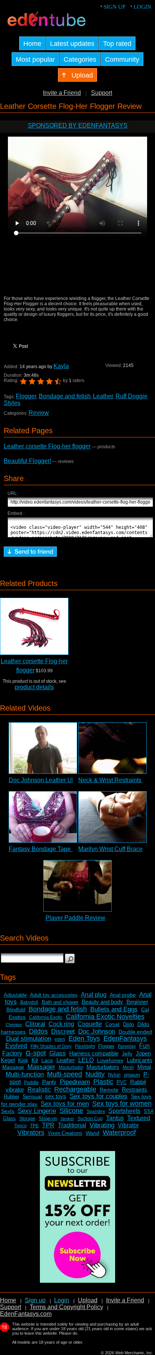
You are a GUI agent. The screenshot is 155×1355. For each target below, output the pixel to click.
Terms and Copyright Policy (66, 1307)
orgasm (132, 1075)
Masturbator (71, 1067)
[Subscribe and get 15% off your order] (77, 1280)
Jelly (127, 1054)
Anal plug (93, 994)
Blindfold (15, 1009)
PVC (122, 1082)
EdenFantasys (125, 1038)
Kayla (61, 366)
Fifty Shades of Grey (50, 1046)
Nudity (95, 1074)
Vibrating (102, 1125)
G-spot (36, 1053)
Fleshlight (85, 1046)
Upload (87, 1300)
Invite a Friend (62, 93)
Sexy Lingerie (37, 1110)
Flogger (26, 396)
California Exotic (45, 1017)
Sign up (114, 7)
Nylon (114, 1075)
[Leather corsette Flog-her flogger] (34, 626)
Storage (27, 1118)
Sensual (32, 1096)
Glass (57, 1053)
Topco (20, 1125)
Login (142, 7)
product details (34, 687)
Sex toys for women (122, 1103)
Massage (13, 1067)
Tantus (115, 1118)
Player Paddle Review (75, 918)
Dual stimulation (28, 1038)
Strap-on (48, 1118)
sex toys (55, 1096)
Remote (109, 1090)
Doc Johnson (96, 1031)
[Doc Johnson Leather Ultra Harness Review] (43, 748)
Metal (144, 1067)
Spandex (96, 1111)
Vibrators (30, 1132)
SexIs (7, 1111)
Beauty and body (102, 1002)
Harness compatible (94, 1053)
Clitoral (35, 1024)
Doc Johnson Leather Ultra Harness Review (67, 780)
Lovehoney (110, 1060)
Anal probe (123, 995)
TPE (34, 1125)
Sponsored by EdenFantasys (78, 125)
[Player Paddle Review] (77, 885)
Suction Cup (90, 1118)
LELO (86, 1060)
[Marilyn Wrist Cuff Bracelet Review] (112, 817)
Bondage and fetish (65, 396)
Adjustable (15, 995)
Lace (47, 1060)
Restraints (134, 1089)
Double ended (135, 1032)
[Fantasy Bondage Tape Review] (43, 817)
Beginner (137, 1002)
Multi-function (25, 1074)
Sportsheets (124, 1111)
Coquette (90, 1024)
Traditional (72, 1125)
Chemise (14, 1024)
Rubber (11, 1096)
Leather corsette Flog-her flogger (47, 446)
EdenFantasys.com (26, 1314)
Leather (103, 396)
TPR (48, 1125)
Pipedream (75, 1082)
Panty (49, 1082)
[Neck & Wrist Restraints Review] (112, 748)
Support (101, 93)
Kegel (8, 1060)
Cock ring (61, 1024)
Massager (41, 1066)
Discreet (63, 1031)
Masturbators (103, 1067)
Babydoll (29, 1002)
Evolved (16, 1046)
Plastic (103, 1082)
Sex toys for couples (99, 1096)
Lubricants (139, 1060)
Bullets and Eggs (114, 1009)
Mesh (128, 1067)
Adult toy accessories (54, 995)
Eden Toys (84, 1038)
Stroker (67, 1118)
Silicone (71, 1110)
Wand (92, 1133)
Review (39, 413)
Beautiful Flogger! (27, 461)
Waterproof (119, 1132)
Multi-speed (64, 1074)
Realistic (39, 1089)
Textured (138, 1118)
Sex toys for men (65, 1103)
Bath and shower (60, 1002)
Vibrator (128, 1125)
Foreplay (127, 1046)
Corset (112, 1024)
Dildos (38, 1031)
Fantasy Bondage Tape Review (51, 849)
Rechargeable (75, 1089)
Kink (23, 1060)
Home (8, 1300)
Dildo (128, 1024)
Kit (35, 1060)
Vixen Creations (65, 1133)
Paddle (31, 1082)
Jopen (143, 1053)
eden (60, 1039)
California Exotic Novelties (105, 1016)
